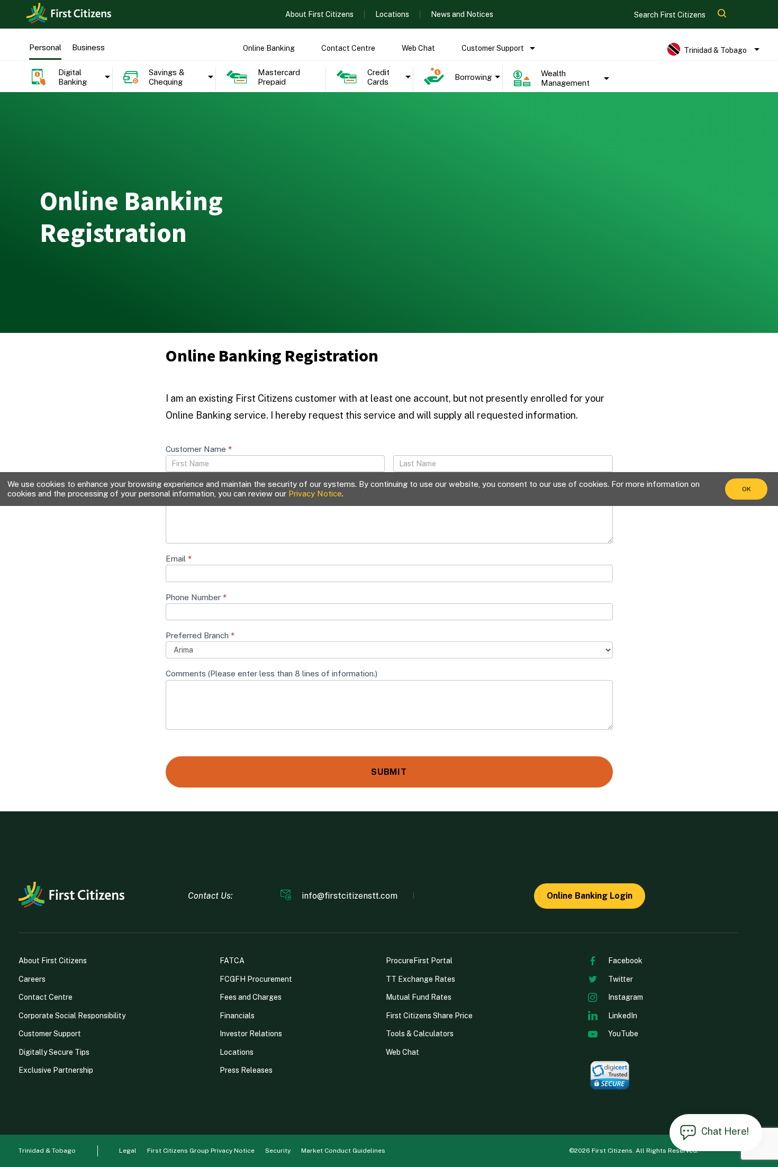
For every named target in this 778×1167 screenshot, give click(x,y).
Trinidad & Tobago (47, 1150)
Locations (392, 14)
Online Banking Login (589, 896)
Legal (128, 1150)
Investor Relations (251, 1033)
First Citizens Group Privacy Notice (201, 1150)
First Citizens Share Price (429, 1015)
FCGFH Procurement (256, 979)
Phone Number (196, 597)
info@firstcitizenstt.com (349, 896)
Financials (237, 1015)
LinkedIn (622, 1015)
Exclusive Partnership (56, 1070)
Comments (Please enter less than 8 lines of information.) (271, 673)
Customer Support (493, 48)
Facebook (625, 960)
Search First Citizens (670, 15)
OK (746, 489)
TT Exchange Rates (420, 979)
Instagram (625, 997)
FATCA (232, 960)
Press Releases (246, 1070)
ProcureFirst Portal (419, 960)
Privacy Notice (315, 493)
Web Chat (418, 48)
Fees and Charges (251, 997)
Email (179, 558)
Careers (32, 979)
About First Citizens (319, 14)
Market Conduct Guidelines (343, 1150)
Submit (389, 772)
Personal (45, 47)
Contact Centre (348, 48)
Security (278, 1150)
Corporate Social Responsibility (72, 1015)
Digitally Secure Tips (54, 1052)
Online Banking (269, 48)
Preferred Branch (200, 635)
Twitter (620, 979)
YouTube (623, 1033)
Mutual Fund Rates (418, 997)
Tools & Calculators (420, 1033)
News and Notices (462, 14)
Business (88, 47)
